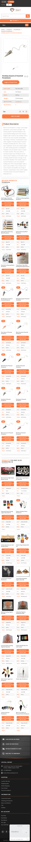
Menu (3, 25)
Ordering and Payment (6, 800)
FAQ (2, 805)
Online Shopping (5, 786)
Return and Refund (6, 803)
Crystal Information (6, 798)
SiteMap (3, 807)
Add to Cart (8, 205)
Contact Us (18, 101)
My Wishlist (4, 818)
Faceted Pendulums (6, 31)
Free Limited (4, 788)
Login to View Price (10, 82)
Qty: (4, 111)
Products (9, 29)
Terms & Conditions (6, 790)
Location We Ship (5, 781)
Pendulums (17, 29)
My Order (3, 815)
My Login (3, 822)
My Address (4, 820)
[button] (20, 21)
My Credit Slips (5, 824)
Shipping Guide (5, 783)
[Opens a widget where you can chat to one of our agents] (19, 832)
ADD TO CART (15, 116)
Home (3, 29)
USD (9, 4)
